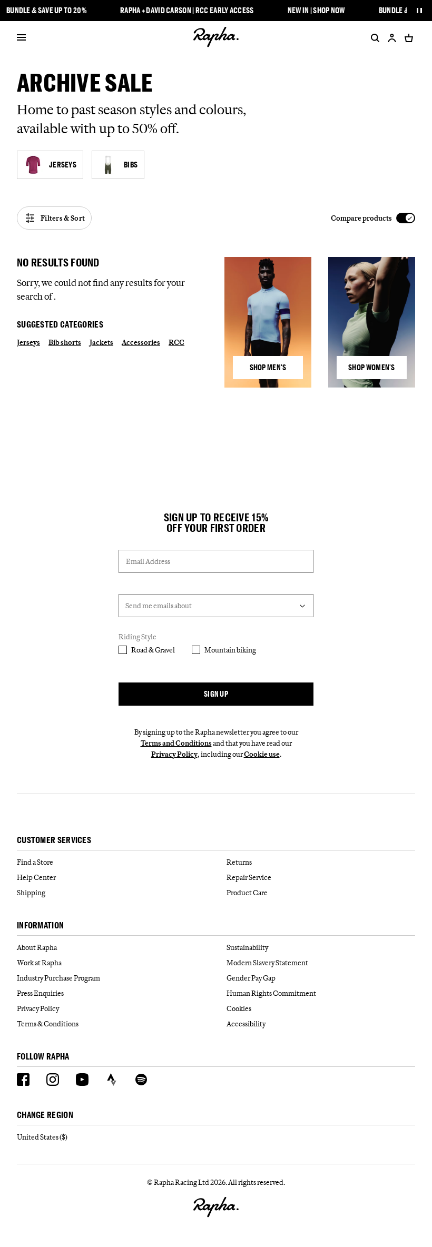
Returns (239, 862)
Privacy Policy (174, 754)
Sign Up (216, 693)
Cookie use (262, 754)
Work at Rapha (39, 962)
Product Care (247, 892)
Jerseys (28, 342)
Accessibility (246, 1024)
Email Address (148, 561)
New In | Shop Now (316, 10)
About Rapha (37, 947)
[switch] (373, 218)
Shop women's (371, 367)
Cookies (239, 1008)
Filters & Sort (63, 218)
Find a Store (35, 862)
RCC (176, 342)
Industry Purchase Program (58, 978)
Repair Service (249, 877)
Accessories (141, 342)
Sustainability (247, 947)
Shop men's (268, 367)
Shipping (31, 892)
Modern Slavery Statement (267, 962)
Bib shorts (64, 342)
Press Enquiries (40, 993)
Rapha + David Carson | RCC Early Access (187, 10)
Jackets (101, 342)
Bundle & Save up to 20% (46, 10)
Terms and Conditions (176, 743)
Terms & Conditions (47, 1024)
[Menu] (21, 38)
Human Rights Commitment (271, 993)
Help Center (36, 877)
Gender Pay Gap (251, 978)
